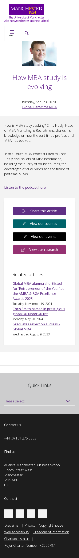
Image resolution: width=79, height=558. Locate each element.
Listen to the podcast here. (25, 187)
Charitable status (16, 538)
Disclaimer (12, 525)
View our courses (43, 223)
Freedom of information (51, 532)
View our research (43, 249)
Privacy (30, 525)
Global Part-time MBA (39, 107)
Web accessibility (16, 532)
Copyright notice (51, 525)
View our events (43, 236)
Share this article (43, 211)
